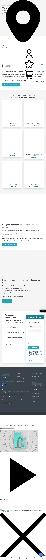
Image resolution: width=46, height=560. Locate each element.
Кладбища (34, 401)
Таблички (18, 376)
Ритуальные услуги (35, 376)
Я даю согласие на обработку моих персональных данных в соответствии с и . (35, 353)
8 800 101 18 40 (40, 81)
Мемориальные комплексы (22, 379)
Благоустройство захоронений (35, 379)
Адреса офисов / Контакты (8, 47)
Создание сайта (5, 403)
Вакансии (34, 399)
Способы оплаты (35, 396)
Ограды (18, 374)
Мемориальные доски (21, 378)
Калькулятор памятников (37, 373)
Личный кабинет (35, 406)
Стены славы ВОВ (20, 381)
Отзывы (33, 394)
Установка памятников (36, 383)
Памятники (19, 373)
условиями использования (26, 425)
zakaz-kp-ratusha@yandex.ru (7, 381)
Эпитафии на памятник (36, 385)
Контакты (34, 402)
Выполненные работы (36, 393)
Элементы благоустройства (22, 382)
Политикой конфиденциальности (35, 355)
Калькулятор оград (35, 374)
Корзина (33, 407)
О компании (34, 391)
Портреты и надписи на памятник (36, 381)
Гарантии (33, 398)
